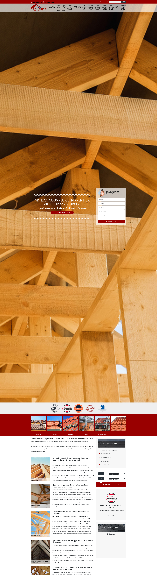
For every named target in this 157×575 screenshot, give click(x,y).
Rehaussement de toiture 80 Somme (77, 8)
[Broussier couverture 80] (39, 8)
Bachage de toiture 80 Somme (58, 8)
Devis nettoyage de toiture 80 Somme (104, 7)
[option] (78, 230)
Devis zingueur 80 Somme (117, 8)
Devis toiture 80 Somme (84, 7)
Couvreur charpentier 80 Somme (52, 8)
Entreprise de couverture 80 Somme (70, 7)
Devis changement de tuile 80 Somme (97, 7)
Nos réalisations (62, 212)
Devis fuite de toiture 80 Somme (64, 8)
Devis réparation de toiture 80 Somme (111, 7)
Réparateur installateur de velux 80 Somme (90, 7)
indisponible (37, 1)
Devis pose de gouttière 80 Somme (123, 7)
